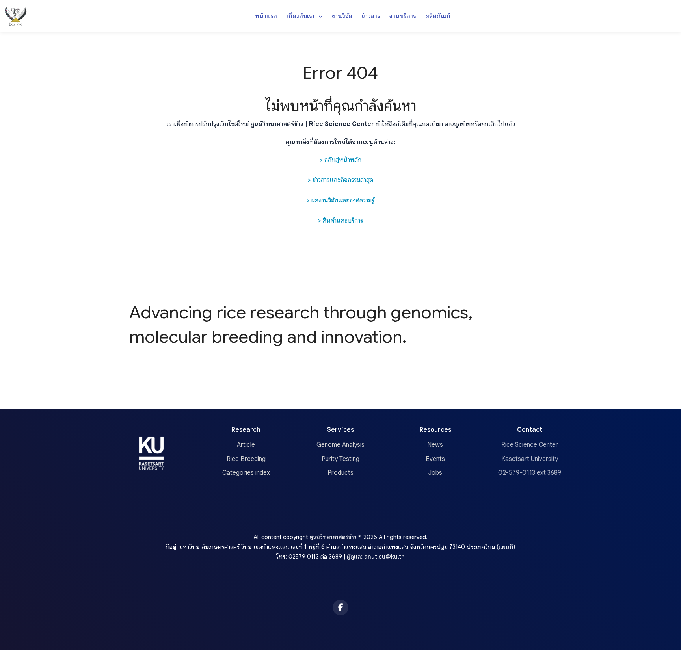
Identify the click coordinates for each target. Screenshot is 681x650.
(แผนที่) (506, 546)
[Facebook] (340, 607)
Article (246, 445)
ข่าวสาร (370, 16)
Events (435, 459)
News (435, 445)
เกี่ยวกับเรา (301, 16)
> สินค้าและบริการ (340, 221)
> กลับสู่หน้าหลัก (340, 160)
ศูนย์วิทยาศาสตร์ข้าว (333, 536)
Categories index (246, 473)
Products (340, 473)
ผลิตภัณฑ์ (437, 16)
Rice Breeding (246, 459)
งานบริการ (402, 16)
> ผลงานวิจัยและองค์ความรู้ (340, 200)
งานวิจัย (342, 16)
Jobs (435, 473)
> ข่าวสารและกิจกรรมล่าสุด (340, 180)
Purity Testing (340, 459)
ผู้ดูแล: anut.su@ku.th (376, 556)
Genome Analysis (340, 445)
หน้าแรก (266, 16)
